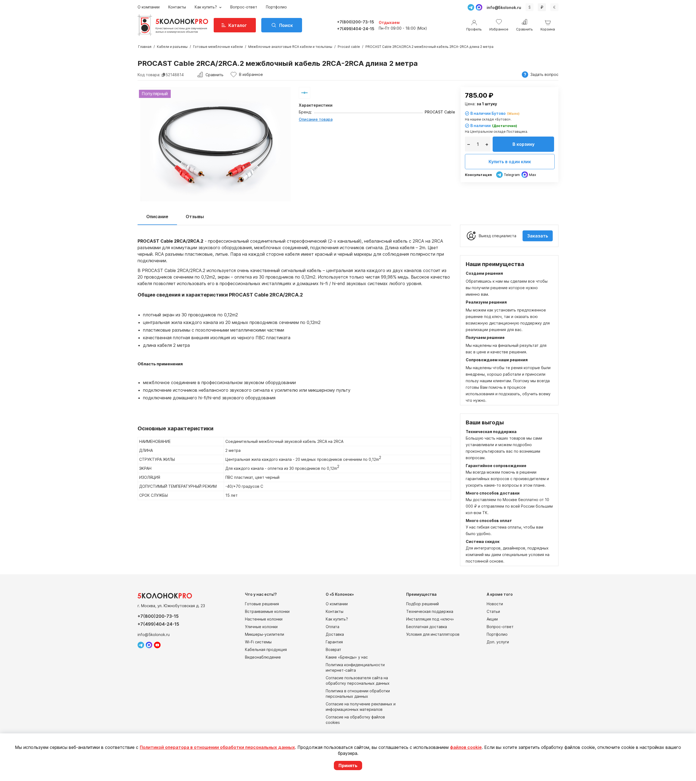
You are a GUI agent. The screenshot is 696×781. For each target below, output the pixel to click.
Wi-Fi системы (258, 642)
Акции (492, 619)
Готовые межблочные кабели (218, 47)
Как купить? (206, 7)
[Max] (479, 7)
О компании (149, 7)
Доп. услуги (498, 642)
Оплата (332, 626)
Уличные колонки (261, 626)
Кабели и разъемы (172, 47)
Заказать (537, 236)
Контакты (177, 7)
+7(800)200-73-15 (355, 22)
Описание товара (316, 119)
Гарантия (334, 642)
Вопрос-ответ (243, 7)
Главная (144, 47)
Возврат (333, 649)
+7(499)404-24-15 (355, 28)
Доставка (335, 634)
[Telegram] (471, 7)
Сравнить (214, 74)
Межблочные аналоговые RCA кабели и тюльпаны (290, 47)
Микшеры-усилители (264, 634)
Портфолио (276, 7)
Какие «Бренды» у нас (347, 657)
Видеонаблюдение (263, 657)
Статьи (493, 611)
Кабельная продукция (266, 649)
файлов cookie (466, 747)
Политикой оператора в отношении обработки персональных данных (217, 747)
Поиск (286, 25)
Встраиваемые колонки (267, 611)
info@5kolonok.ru (504, 7)
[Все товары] (304, 92)
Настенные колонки (263, 619)
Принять (348, 765)
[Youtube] (157, 645)
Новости (495, 603)
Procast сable (349, 47)
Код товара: (149, 74)
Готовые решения (262, 603)
